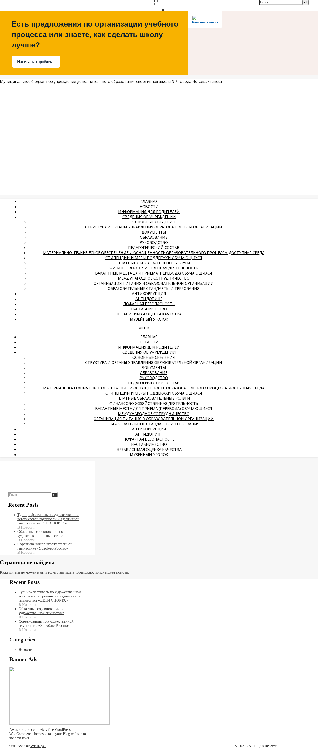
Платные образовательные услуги (153, 262)
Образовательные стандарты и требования (154, 288)
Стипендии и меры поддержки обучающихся (153, 257)
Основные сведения (153, 222)
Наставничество (149, 309)
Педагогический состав (153, 247)
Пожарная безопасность (149, 303)
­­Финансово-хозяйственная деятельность (153, 268)
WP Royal (38, 746)
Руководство (154, 242)
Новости (149, 206)
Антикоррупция (149, 293)
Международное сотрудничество (153, 278)
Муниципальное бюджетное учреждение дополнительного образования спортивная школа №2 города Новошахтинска (111, 81)
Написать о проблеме (36, 62)
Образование (153, 237)
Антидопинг (148, 298)
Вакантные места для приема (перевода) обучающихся (153, 273)
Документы (154, 232)
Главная (149, 201)
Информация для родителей (149, 211)
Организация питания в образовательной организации (154, 283)
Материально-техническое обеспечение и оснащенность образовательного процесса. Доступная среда (153, 252)
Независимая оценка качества (149, 314)
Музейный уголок (149, 319)
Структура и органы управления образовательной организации (153, 227)
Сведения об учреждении (149, 216)
